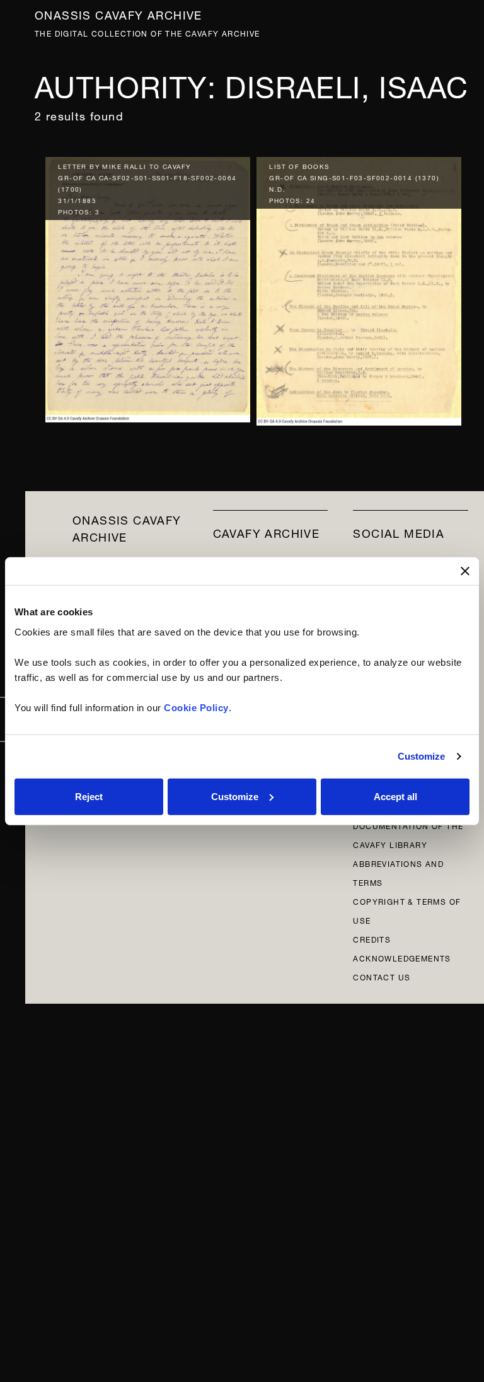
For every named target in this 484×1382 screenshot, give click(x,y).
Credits (372, 938)
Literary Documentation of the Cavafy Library (408, 825)
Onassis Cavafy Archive (118, 13)
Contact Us (381, 976)
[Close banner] (465, 571)
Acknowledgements (402, 957)
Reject (89, 796)
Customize (422, 756)
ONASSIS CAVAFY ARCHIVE (127, 527)
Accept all (395, 796)
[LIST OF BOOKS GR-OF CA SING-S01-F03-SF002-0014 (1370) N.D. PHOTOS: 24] (358, 288)
